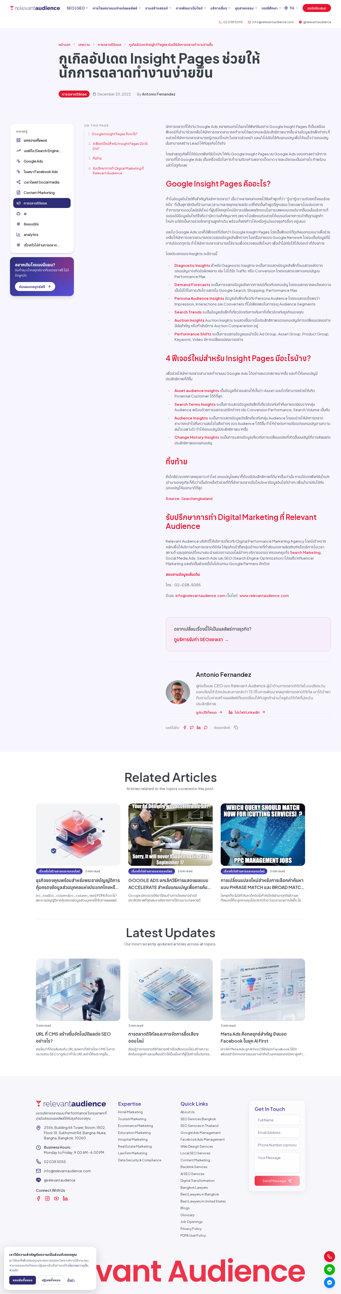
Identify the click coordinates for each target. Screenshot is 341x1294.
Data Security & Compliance (139, 1160)
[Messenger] (329, 1282)
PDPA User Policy (193, 1235)
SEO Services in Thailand (199, 1126)
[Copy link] (236, 727)
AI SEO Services (192, 1174)
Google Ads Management (200, 1133)
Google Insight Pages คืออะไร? (114, 134)
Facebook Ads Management (202, 1139)
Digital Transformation (197, 1181)
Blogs (185, 1208)
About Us (187, 1112)
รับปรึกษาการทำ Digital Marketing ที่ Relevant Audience (118, 170)
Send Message (274, 1181)
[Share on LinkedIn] (199, 727)
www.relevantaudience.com (264, 595)
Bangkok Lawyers (194, 1188)
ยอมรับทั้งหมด (22, 1280)
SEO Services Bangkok (198, 1119)
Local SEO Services (195, 1153)
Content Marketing (195, 1160)
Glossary (187, 1215)
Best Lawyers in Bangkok (199, 1194)
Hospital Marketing (133, 1139)
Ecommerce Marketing (135, 1126)
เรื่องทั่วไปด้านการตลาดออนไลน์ (59, 871)
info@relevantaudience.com (200, 595)
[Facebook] (38, 1198)
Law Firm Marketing (132, 1153)
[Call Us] (329, 1256)
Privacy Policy (191, 1229)
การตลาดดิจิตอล (109, 44)
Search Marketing (305, 552)
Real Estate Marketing (135, 1146)
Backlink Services (193, 1167)
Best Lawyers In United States (203, 1201)
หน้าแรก (64, 44)
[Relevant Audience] (35, 8)
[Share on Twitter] (192, 727)
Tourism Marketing (132, 1119)
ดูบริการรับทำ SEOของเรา (201, 639)
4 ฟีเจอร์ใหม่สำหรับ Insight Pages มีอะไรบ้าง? (120, 146)
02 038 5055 (55, 1161)
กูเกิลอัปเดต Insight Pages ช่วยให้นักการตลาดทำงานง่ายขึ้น (171, 44)
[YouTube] (56, 1198)
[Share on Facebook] (185, 727)
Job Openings (191, 1222)
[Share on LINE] (206, 727)
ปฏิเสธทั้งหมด (51, 1280)
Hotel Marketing (130, 1112)
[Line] (329, 1269)
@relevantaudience (59, 1180)
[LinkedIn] (65, 1198)
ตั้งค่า (71, 1280)
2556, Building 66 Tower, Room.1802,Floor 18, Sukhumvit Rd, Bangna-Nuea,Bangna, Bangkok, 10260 (75, 1132)
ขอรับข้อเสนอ (317, 8)
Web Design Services (196, 1146)
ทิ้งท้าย (97, 158)
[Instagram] (47, 1198)
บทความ (84, 44)
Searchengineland (196, 498)
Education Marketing (134, 1133)
